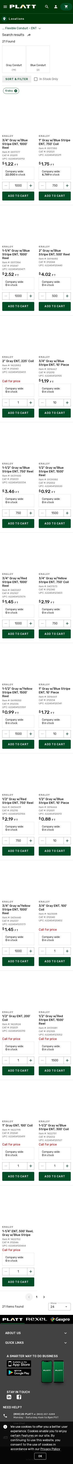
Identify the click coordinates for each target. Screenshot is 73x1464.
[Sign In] (55, 6)
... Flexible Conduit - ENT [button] (19, 28)
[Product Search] (46, 6)
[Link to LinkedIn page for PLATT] (12, 1397)
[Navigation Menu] (5, 6)
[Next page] (44, 1297)
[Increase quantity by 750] (67, 185)
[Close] (15, 91)
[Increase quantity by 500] (67, 296)
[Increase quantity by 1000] (30, 185)
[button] (29, 34)
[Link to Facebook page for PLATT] (22, 1397)
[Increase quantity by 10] (67, 402)
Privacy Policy (50, 1449)
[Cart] (66, 6)
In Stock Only (48, 79)
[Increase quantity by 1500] (67, 513)
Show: (54, 1303)
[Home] (23, 6)
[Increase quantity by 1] (30, 402)
